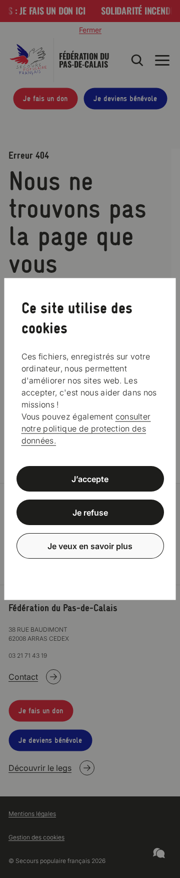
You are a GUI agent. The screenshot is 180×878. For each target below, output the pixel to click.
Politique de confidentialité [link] (90, 570)
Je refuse (90, 513)
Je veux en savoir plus (90, 546)
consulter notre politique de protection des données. (86, 428)
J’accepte (90, 479)
